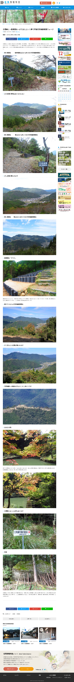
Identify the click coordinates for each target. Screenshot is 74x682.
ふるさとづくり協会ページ (25, 668)
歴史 (63, 157)
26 (64, 99)
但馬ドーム (66, 161)
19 (64, 97)
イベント (31, 7)
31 (60, 100)
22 (70, 97)
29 (70, 99)
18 (62, 97)
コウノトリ (61, 161)
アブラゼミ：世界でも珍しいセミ (68, 117)
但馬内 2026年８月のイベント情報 (68, 131)
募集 (43, 7)
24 (60, 99)
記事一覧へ (29, 618)
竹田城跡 (18, 613)
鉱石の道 (66, 159)
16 (58, 97)
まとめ (60, 152)
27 (66, 99)
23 (58, 99)
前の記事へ (12, 618)
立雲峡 (14, 613)
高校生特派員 (61, 159)
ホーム (7, 7)
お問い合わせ (68, 677)
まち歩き (66, 154)
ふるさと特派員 (55, 7)
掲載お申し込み (10, 668)
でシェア (12, 38)
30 (58, 100)
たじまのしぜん (67, 7)
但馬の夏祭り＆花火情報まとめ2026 (68, 124)
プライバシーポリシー (57, 677)
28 (68, 99)
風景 (64, 152)
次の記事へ (47, 618)
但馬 (60, 163)
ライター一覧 (64, 169)
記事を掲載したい (46, 3)
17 (60, 97)
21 (68, 97)
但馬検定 (63, 163)
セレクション (61, 154)
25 (62, 99)
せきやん (18, 31)
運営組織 (48, 677)
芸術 (60, 157)
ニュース (20, 7)
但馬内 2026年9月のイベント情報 (68, 111)
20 (66, 97)
